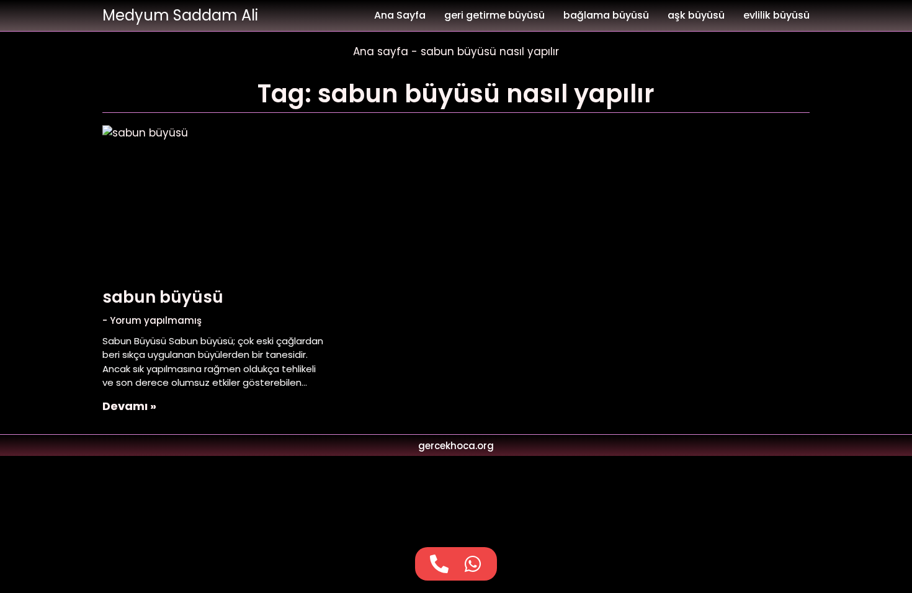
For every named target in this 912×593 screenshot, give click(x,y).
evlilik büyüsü (776, 15)
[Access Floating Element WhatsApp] (473, 564)
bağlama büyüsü (606, 15)
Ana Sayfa (400, 15)
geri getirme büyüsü (494, 15)
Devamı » (129, 406)
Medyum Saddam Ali (180, 15)
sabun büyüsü (162, 297)
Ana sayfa (380, 51)
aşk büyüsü (696, 15)
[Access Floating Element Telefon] (439, 564)
